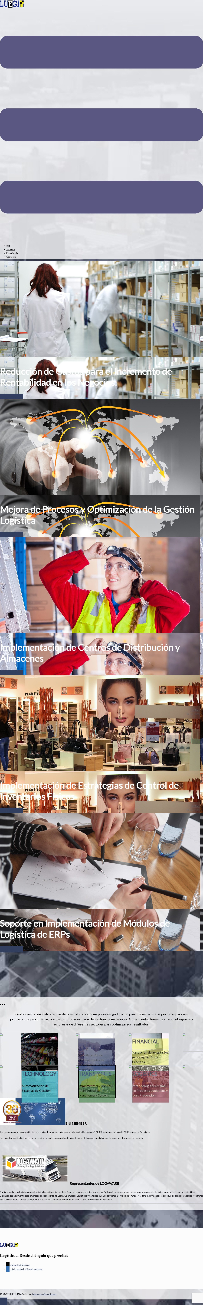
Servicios (10, 249)
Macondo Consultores (44, 1293)
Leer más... (11, 397)
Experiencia (12, 253)
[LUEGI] (12, 6)
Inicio (9, 245)
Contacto (11, 256)
